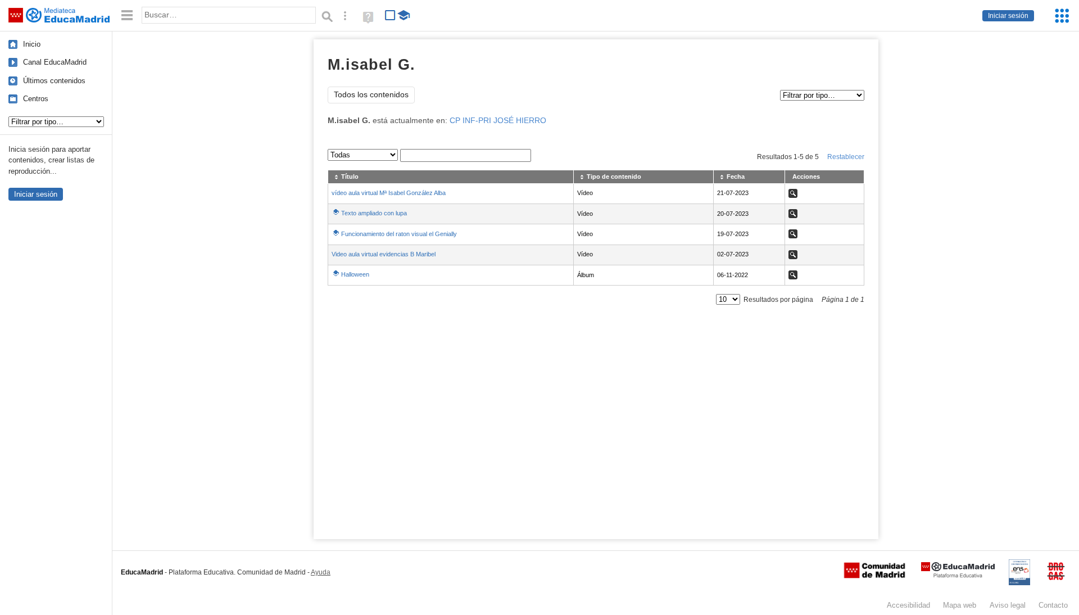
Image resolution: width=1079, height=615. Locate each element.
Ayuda (320, 572)
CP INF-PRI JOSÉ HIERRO (498, 120)
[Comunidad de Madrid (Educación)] (874, 575)
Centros (35, 98)
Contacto (1053, 605)
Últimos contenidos (54, 80)
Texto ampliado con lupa (374, 213)
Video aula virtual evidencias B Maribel (384, 254)
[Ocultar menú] (127, 15)
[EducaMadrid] (958, 575)
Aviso (1008, 605)
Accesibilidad (908, 605)
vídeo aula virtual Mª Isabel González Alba (389, 192)
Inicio (31, 44)
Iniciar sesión (1008, 15)
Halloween (355, 274)
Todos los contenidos (371, 95)
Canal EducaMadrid (55, 62)
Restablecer (845, 156)
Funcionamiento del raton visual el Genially (399, 233)
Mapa (959, 605)
